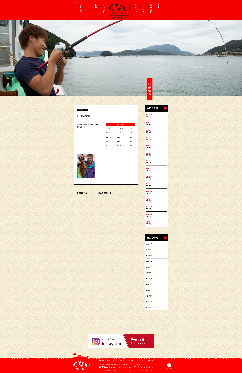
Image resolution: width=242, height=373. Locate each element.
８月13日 (149, 170)
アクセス (141, 360)
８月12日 (149, 178)
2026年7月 (149, 250)
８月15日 (149, 155)
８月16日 (149, 147)
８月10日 (149, 185)
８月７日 (149, 208)
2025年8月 (149, 273)
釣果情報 (100, 360)
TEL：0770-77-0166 (136, 364)
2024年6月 (149, 307)
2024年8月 (149, 296)
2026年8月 (149, 244)
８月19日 (149, 132)
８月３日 (149, 224)
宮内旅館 (150, 360)
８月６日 (149, 216)
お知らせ (132, 360)
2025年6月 (149, 284)
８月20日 (149, 124)
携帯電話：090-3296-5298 (106, 367)
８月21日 (149, 116)
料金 (108, 360)
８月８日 (149, 201)
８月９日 (149, 193)
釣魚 (114, 360)
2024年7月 (149, 302)
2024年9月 (149, 290)
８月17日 (149, 139)
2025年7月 (149, 279)
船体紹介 (122, 360)
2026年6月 (149, 255)
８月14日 (149, 162)
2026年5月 (149, 261)
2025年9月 (149, 267)
